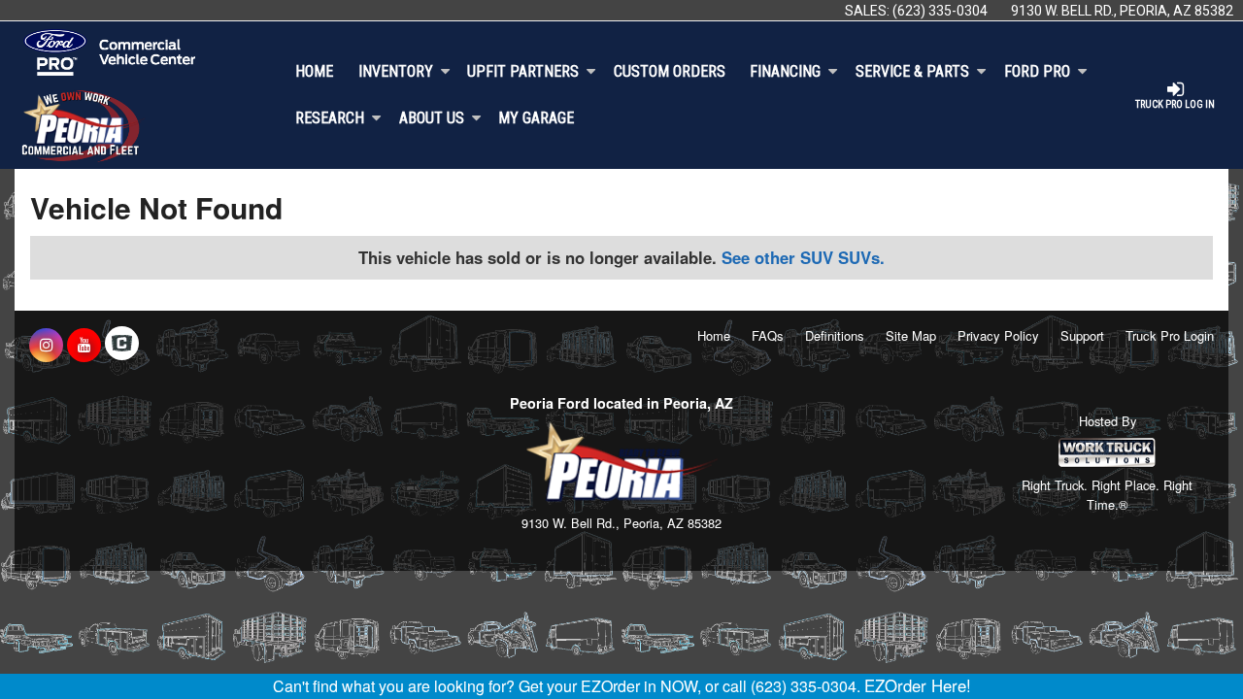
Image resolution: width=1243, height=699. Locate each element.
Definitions (834, 335)
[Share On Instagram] (46, 344)
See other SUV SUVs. (803, 257)
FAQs (768, 335)
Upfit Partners (523, 71)
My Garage (536, 118)
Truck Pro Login (1169, 335)
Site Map (911, 335)
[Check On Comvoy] (122, 344)
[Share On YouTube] (84, 344)
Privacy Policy (998, 335)
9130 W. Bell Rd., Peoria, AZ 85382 (1122, 10)
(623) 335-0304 (940, 10)
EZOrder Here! (917, 685)
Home (314, 71)
